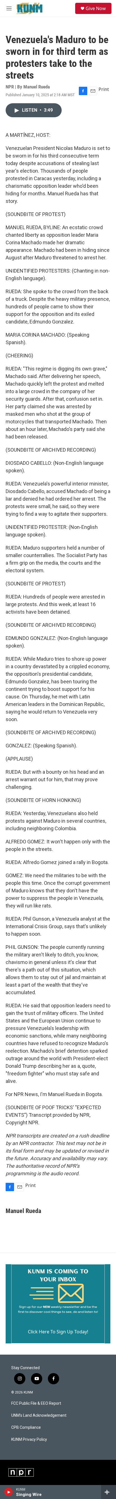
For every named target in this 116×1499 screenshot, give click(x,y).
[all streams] (108, 1492)
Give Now (96, 8)
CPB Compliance (26, 1427)
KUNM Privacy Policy (29, 1439)
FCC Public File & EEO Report (36, 1403)
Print (104, 89)
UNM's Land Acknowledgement (38, 1415)
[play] (8, 1492)
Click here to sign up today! (58, 1332)
